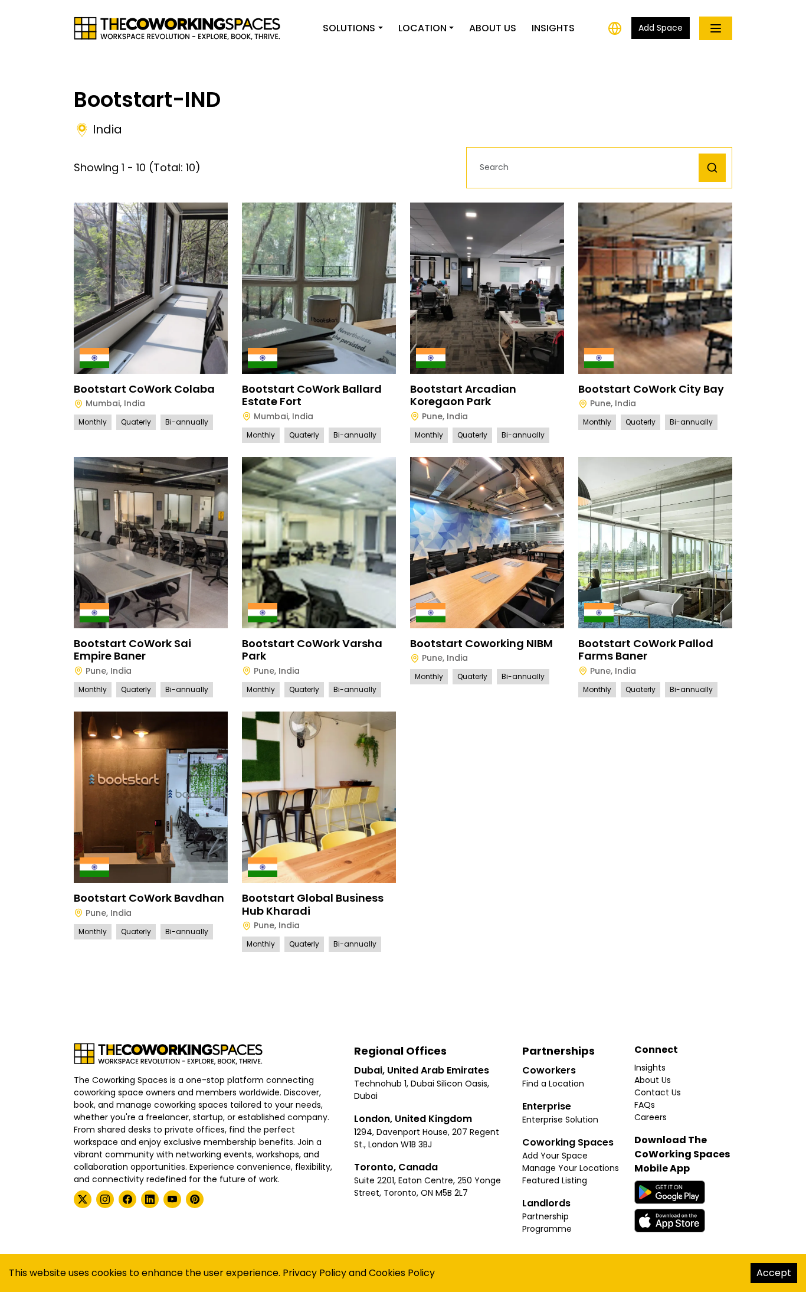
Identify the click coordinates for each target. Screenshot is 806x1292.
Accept (773, 1273)
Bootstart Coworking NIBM (481, 643)
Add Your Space (555, 1156)
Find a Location (553, 1083)
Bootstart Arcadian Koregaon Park (463, 395)
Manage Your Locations (570, 1168)
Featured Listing (554, 1180)
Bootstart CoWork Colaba (144, 388)
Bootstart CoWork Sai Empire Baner (132, 650)
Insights (553, 28)
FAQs (644, 1105)
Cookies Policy (402, 1273)
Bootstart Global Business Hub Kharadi (313, 904)
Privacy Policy (314, 1273)
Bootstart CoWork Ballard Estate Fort (312, 395)
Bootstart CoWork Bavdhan (149, 897)
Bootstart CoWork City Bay (651, 388)
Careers (650, 1117)
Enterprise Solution (560, 1119)
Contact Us (657, 1092)
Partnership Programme (547, 1223)
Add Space (660, 28)
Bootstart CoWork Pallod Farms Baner (645, 650)
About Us (492, 28)
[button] (586, 167)
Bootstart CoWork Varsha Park (312, 650)
